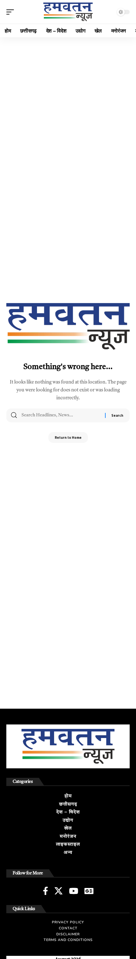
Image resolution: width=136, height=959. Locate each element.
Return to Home (68, 437)
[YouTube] (73, 891)
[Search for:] (61, 415)
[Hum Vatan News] (68, 12)
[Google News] (89, 891)
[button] (11, 12)
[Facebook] (45, 891)
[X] (58, 891)
